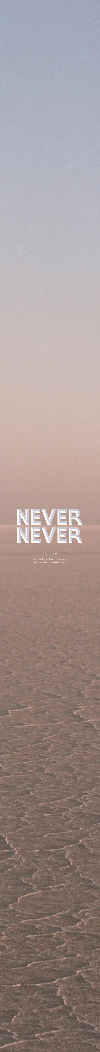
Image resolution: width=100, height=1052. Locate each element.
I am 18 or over (50, 553)
